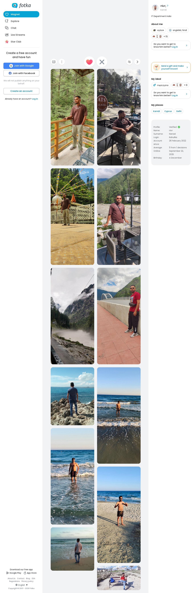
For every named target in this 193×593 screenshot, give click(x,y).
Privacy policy (27, 581)
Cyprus (168, 111)
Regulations (14, 581)
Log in (35, 98)
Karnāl (156, 111)
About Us (11, 578)
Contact (20, 578)
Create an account (21, 91)
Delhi (178, 111)
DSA (33, 578)
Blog (28, 578)
